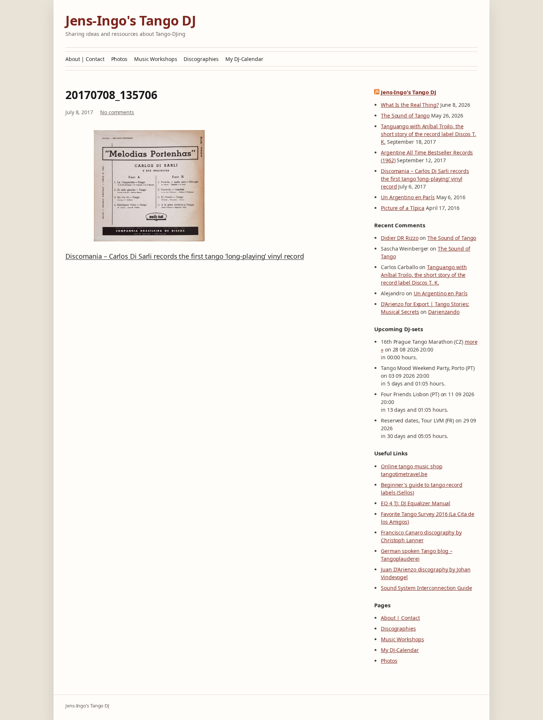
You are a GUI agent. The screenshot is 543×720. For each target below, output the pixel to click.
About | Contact (85, 58)
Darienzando (444, 311)
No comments (117, 112)
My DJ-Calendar (244, 58)
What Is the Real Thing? (410, 104)
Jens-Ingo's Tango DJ (130, 20)
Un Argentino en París (408, 197)
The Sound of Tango (405, 115)
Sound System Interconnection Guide (426, 587)
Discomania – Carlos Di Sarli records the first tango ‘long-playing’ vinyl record (184, 256)
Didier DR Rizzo (400, 237)
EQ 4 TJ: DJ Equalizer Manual (415, 503)
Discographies (201, 58)
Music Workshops (155, 58)
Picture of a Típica (402, 207)
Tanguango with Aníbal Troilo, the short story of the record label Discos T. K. (428, 134)
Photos (119, 58)
